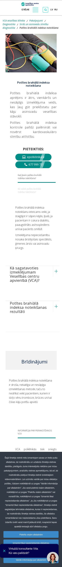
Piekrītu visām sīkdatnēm (31, 534)
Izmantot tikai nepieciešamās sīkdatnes (31, 542)
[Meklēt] (45, 10)
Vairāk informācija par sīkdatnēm (31, 559)
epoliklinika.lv (35, 157)
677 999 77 (35, 164)
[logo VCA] (31, 3)
